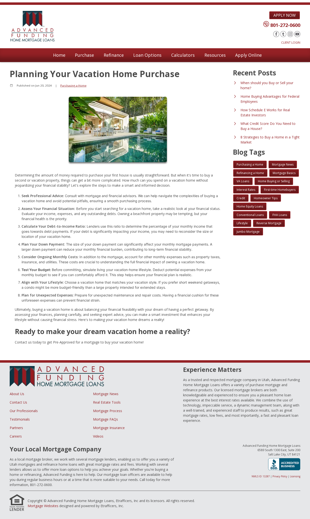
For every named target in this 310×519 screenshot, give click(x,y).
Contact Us (18, 402)
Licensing (295, 476)
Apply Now (284, 15)
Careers (16, 436)
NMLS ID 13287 (261, 476)
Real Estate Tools (107, 402)
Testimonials (20, 419)
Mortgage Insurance (109, 427)
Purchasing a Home (73, 85)
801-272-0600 (285, 25)
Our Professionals (24, 410)
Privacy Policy (279, 476)
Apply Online (248, 55)
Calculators (183, 55)
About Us (17, 393)
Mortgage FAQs (105, 419)
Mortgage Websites (43, 505)
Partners (16, 427)
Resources (215, 55)
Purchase (84, 55)
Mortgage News (105, 393)
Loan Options (147, 55)
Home (59, 55)
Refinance (114, 55)
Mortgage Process (107, 410)
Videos (98, 436)
